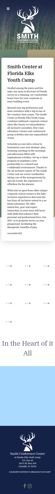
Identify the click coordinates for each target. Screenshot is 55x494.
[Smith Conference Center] (27, 24)
